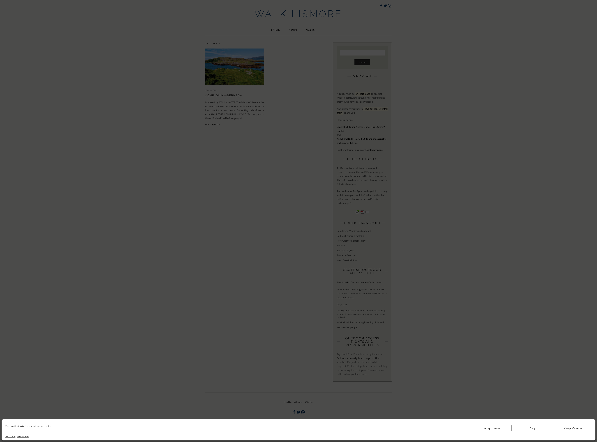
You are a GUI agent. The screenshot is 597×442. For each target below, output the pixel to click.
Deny (532, 428)
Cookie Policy (10, 436)
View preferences (573, 428)
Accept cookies (492, 428)
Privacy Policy (23, 436)
